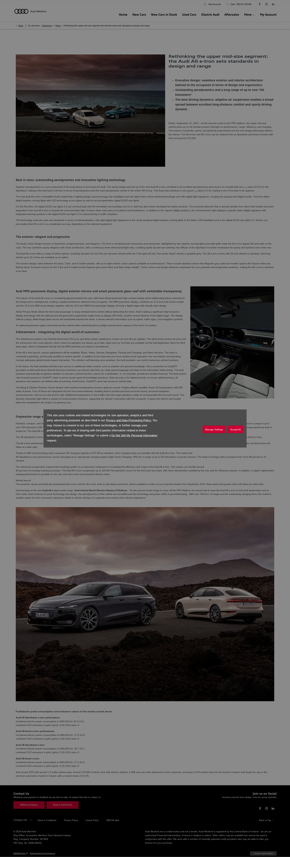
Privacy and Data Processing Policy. (129, 420)
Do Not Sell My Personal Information (134, 435)
